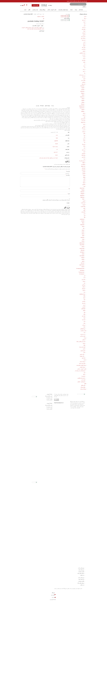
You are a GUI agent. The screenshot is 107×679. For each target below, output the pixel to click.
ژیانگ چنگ (83, 155)
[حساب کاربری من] (29, 5)
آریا (84, 23)
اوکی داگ (83, 47)
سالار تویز (83, 157)
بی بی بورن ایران (82, 74)
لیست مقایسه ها (49, 397)
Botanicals (82, 224)
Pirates (83, 102)
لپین (84, 215)
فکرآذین (83, 171)
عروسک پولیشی (82, 367)
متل (84, 283)
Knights (82, 100)
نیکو (84, 299)
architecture (82, 219)
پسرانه (85, 337)
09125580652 (56, 400)
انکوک (84, 45)
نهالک (84, 295)
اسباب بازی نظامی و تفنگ (81, 341)
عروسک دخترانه (82, 361)
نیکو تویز (83, 301)
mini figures (82, 252)
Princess (82, 104)
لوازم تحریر (83, 379)
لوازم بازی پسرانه (37, 28)
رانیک (84, 140)
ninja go (82, 257)
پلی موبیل (83, 84)
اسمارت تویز (83, 38)
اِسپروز (84, 34)
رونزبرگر (83, 144)
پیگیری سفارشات (35, 5)
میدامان (84, 290)
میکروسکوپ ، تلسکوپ (81, 381)
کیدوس (84, 200)
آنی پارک (83, 27)
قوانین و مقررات (49, 399)
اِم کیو (84, 43)
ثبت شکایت (82, 575)
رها (84, 142)
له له (84, 277)
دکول (84, 133)
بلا (84, 67)
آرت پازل (83, 20)
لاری (84, 213)
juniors (83, 246)
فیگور (85, 383)
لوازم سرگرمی (82, 336)
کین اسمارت (83, 202)
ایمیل (69, 193)
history (83, 98)
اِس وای (83, 32)
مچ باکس (83, 284)
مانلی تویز (83, 279)
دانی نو (84, 129)
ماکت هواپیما (82, 356)
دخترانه (85, 359)
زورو (84, 151)
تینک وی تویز (83, 118)
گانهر (84, 210)
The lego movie (81, 272)
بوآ (84, 73)
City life (83, 87)
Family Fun (82, 96)
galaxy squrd (82, 242)
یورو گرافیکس (82, 328)
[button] (45, 402)
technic (83, 266)
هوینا (84, 317)
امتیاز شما (68, 171)
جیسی (84, 124)
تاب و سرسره (82, 334)
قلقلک (84, 177)
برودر (84, 65)
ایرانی (85, 16)
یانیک (84, 326)
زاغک (84, 146)
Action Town (82, 188)
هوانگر (84, 310)
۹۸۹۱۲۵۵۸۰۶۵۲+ (44, 4)
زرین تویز (83, 149)
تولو (84, 116)
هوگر (84, 314)
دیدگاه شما (68, 175)
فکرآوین (83, 173)
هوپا (84, 312)
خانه (43, 14)
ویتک (84, 323)
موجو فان (83, 288)
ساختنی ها (83, 376)
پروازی (84, 343)
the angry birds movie (80, 268)
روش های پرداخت (81, 577)
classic (83, 230)
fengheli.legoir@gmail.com (59, 402)
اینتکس (84, 51)
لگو (84, 217)
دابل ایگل (83, 127)
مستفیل (84, 286)
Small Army (82, 195)
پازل (84, 372)
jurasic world (82, 248)
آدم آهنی (83, 339)
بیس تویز (83, 76)
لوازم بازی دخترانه (82, 363)
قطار (84, 345)
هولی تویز (83, 315)
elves (83, 239)
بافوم (84, 62)
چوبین (84, 126)
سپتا (84, 158)
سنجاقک (83, 162)
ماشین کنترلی (82, 350)
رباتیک (84, 374)
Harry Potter (82, 244)
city (83, 228)
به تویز (84, 71)
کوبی (84, 186)
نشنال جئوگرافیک (82, 294)
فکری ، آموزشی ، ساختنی (81, 368)
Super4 (83, 109)
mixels (83, 253)
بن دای (84, 69)
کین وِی (84, 204)
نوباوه (84, 297)
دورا (84, 135)
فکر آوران (83, 169)
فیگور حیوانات (82, 387)
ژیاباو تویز (83, 153)
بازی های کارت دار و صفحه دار (80, 370)
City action (82, 85)
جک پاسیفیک (83, 122)
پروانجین (83, 82)
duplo (83, 235)
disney (83, 233)
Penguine (82, 193)
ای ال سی (83, 49)
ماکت (84, 352)
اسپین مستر (83, 36)
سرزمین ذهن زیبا (82, 160)
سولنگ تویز (83, 164)
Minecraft (82, 250)
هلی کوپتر (83, 357)
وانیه (84, 321)
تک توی (84, 115)
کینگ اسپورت (83, 206)
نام (69, 188)
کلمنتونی (83, 184)
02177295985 (56, 399)
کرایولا (84, 182)
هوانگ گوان (83, 308)
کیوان (84, 208)
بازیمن (84, 58)
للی (84, 275)
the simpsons (81, 273)
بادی (84, 332)
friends (83, 241)
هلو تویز (84, 306)
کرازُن (84, 180)
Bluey (83, 222)
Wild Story (82, 197)
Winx (83, 199)
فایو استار (83, 168)
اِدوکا (84, 31)
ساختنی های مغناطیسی (81, 378)
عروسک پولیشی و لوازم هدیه (81, 365)
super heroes (81, 264)
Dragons (82, 93)
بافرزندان (83, 60)
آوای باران (83, 29)
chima (83, 226)
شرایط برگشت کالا (81, 573)
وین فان (83, 325)
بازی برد (83, 54)
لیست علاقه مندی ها (48, 405)
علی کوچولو (83, 166)
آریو (84, 25)
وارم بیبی (83, 319)
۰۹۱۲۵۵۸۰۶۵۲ (71, 1)
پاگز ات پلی (83, 80)
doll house (82, 91)
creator (83, 231)
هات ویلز (83, 303)
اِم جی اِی (83, 40)
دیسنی (84, 138)
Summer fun (82, 107)
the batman (82, 270)
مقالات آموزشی (49, 394)
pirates (83, 259)
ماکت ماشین (82, 354)
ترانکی (84, 113)
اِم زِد (84, 42)
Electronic (82, 191)
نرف (84, 292)
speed (83, 261)
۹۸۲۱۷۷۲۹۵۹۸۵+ (44, 5)
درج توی (83, 131)
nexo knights (82, 255)
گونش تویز (83, 211)
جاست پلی (83, 120)
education (82, 237)
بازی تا (84, 56)
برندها (85, 18)
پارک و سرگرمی (83, 330)
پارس (84, 78)
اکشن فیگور (83, 385)
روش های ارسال (81, 569)
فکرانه (84, 175)
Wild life (82, 111)
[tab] (52, 106)
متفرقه (84, 281)
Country (82, 89)
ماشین (84, 348)
